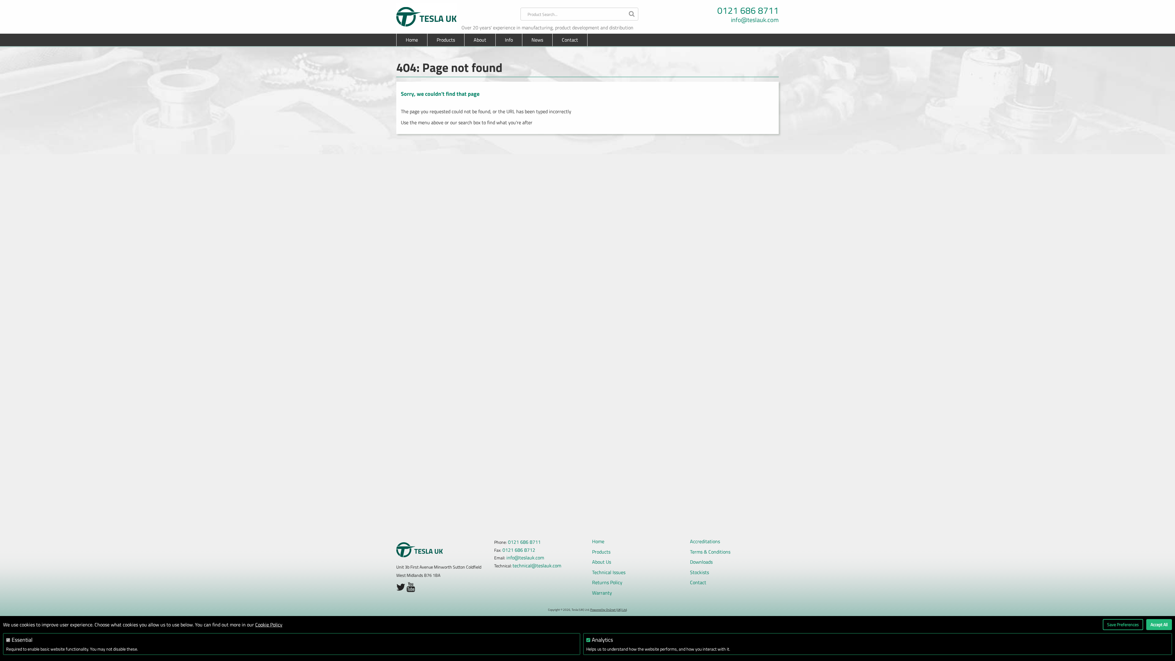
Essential (22, 640)
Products (601, 551)
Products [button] (446, 39)
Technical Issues (608, 572)
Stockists (699, 572)
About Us (601, 562)
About (480, 39)
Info (509, 39)
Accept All (1159, 624)
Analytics (602, 640)
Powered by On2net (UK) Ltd (608, 609)
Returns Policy (607, 582)
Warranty (602, 592)
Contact (570, 39)
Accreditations (705, 541)
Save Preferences (1123, 624)
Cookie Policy (268, 624)
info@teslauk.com (755, 20)
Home (412, 39)
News (537, 39)
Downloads (701, 562)
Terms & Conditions (710, 551)
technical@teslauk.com (537, 565)
